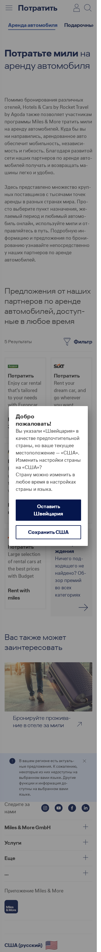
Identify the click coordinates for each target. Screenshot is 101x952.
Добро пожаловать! (33, 420)
